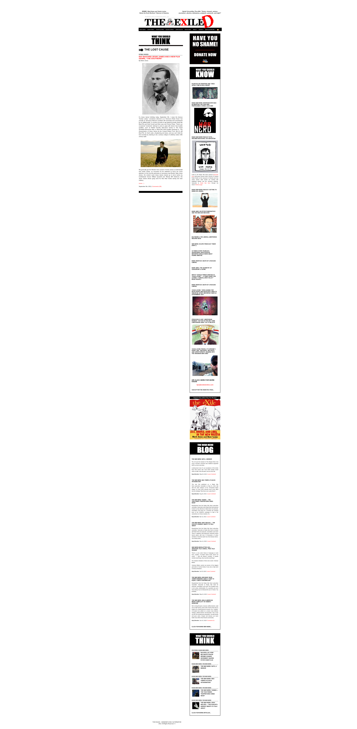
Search (201, 29)
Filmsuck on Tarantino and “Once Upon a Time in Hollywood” (203, 84)
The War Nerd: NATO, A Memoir (202, 459)
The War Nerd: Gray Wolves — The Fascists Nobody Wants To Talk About (203, 524)
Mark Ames (150, 29)
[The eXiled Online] (180, 28)
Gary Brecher (195, 474)
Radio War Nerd (205, 183)
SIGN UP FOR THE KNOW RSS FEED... (203, 390)
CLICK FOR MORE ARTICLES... (201, 712)
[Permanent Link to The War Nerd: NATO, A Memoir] (196, 669)
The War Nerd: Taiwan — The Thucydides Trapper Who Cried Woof (202, 501)
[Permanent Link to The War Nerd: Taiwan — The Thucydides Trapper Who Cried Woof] (196, 693)
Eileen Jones (170, 29)
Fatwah (141, 54)
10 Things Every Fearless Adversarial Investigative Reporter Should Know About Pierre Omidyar (202, 253)
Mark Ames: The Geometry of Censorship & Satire (202, 268)
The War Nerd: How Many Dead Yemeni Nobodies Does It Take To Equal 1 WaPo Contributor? (203, 579)
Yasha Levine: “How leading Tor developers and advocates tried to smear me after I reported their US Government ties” (204, 292)
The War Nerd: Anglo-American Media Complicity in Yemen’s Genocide (202, 602)
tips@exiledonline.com (205, 385)
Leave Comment (212, 474)
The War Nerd (207, 664)
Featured (195, 650)
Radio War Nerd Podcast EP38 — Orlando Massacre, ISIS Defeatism (203, 137)
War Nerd (142, 29)
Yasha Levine (160, 29)
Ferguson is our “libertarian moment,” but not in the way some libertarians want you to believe (203, 321)
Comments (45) (156, 186)
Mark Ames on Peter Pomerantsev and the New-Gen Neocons (204, 212)
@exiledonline (209, 29)
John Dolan (179, 29)
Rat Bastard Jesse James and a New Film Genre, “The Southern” (159, 58)
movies (146, 54)
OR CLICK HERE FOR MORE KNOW (203, 380)
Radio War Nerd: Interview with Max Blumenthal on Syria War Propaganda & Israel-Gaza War (204, 104)
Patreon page (199, 184)
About (195, 29)
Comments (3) (210, 620)
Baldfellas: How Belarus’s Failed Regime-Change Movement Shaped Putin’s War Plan (207, 656)
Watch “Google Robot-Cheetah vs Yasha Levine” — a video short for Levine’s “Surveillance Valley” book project (204, 277)
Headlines (188, 29)
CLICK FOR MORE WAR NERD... (202, 626)
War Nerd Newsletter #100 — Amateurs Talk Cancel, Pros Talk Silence (203, 549)
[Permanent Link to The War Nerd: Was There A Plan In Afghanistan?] (196, 681)
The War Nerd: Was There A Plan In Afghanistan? (207, 680)
